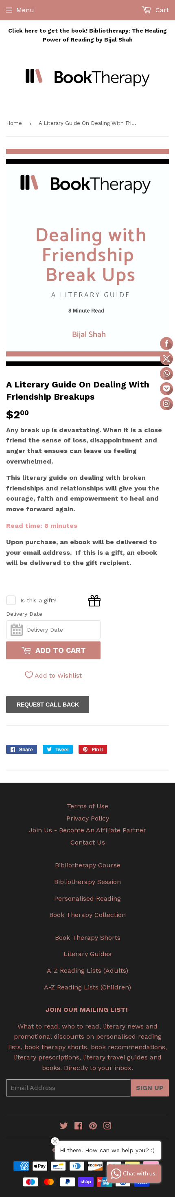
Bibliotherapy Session (87, 882)
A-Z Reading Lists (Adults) (87, 970)
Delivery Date (24, 614)
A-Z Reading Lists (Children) (87, 987)
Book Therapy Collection (87, 915)
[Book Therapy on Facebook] (78, 1127)
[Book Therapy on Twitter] (64, 1127)
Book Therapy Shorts (87, 937)
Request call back (48, 704)
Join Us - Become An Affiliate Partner (87, 830)
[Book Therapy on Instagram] (107, 1127)
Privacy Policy (87, 818)
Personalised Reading (87, 898)
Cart (161, 10)
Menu (25, 10)
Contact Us (87, 842)
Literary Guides (87, 954)
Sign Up (150, 1088)
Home (14, 123)
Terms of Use (87, 806)
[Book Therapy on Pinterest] (93, 1127)
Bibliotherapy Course (87, 865)
